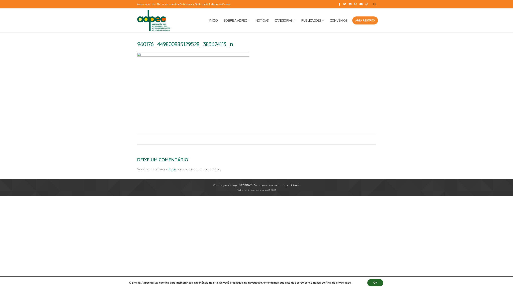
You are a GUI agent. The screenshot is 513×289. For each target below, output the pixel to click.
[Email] (350, 4)
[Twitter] (344, 4)
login (172, 169)
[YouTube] (361, 4)
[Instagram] (355, 4)
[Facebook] (339, 4)
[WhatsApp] (366, 4)
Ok (375, 283)
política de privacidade (336, 283)
